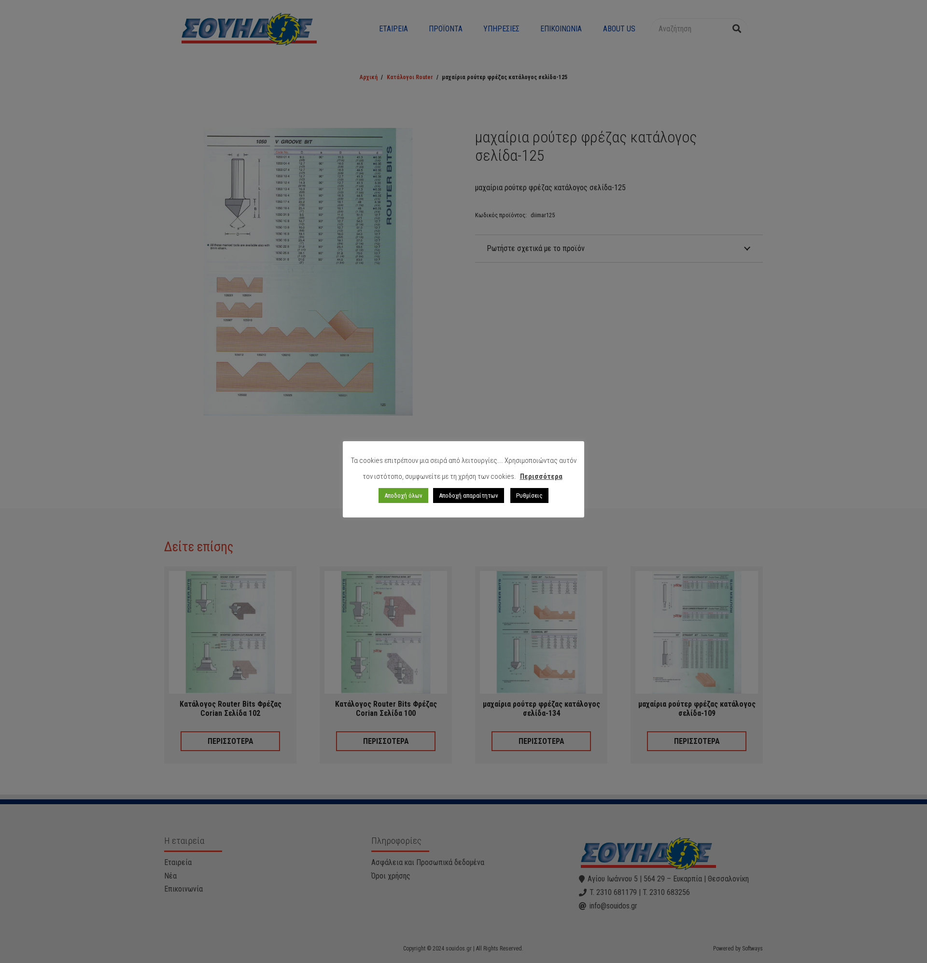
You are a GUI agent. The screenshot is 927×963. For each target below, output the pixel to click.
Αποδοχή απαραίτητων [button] (468, 495)
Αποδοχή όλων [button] (403, 495)
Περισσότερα (541, 476)
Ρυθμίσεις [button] (529, 495)
